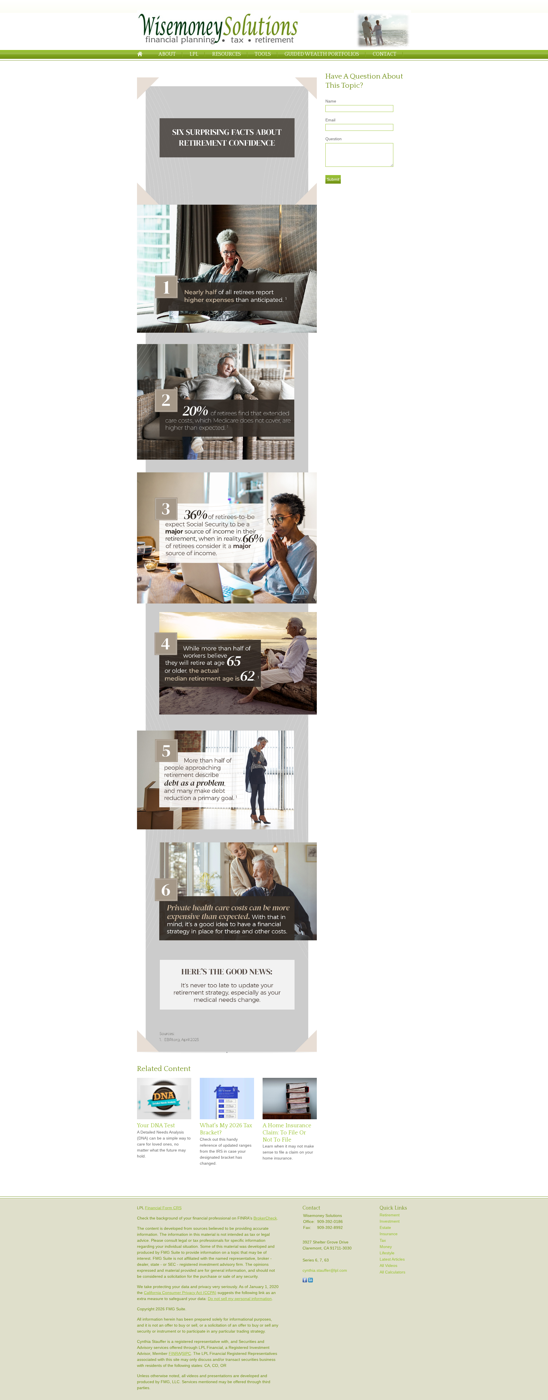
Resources (226, 54)
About (167, 54)
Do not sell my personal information (240, 1298)
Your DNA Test (156, 1125)
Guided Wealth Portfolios (322, 54)
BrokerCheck (265, 1218)
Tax (383, 1240)
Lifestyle (387, 1253)
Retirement (390, 1215)
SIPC (186, 1353)
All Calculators (392, 1272)
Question (333, 139)
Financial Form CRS (163, 1208)
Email (330, 120)
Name (330, 101)
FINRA (175, 1353)
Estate (385, 1227)
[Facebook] (305, 1281)
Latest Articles (392, 1259)
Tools (263, 54)
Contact (384, 54)
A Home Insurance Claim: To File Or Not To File (287, 1132)
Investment (390, 1221)
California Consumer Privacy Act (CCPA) (180, 1292)
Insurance (389, 1233)
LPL (194, 54)
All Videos (388, 1265)
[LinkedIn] (310, 1281)
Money (386, 1246)
